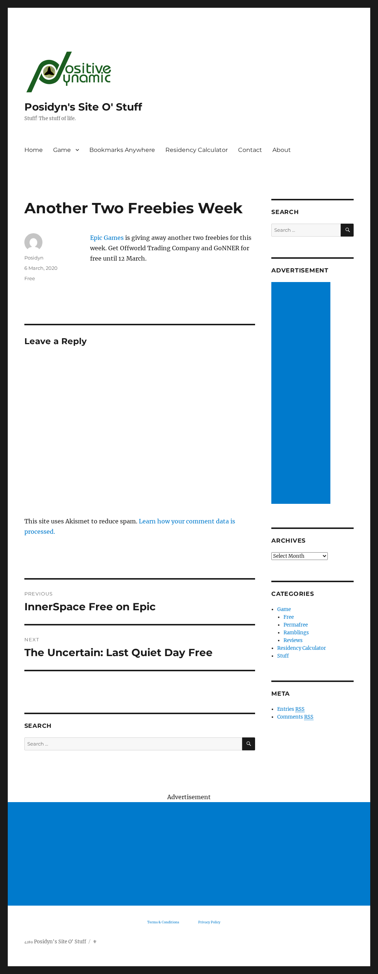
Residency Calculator (196, 149)
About (281, 149)
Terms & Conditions (163, 922)
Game (62, 149)
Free (29, 278)
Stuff (283, 656)
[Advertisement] (301, 394)
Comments (295, 717)
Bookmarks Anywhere (122, 149)
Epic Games (107, 237)
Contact (250, 149)
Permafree (296, 625)
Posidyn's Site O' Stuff (83, 107)
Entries (291, 709)
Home (33, 149)
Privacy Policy (209, 922)
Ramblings (296, 632)
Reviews (293, 640)
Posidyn (34, 258)
